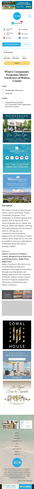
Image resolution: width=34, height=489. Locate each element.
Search (17, 63)
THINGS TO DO (17, 441)
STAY (17, 446)
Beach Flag (24, 29)
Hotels (27, 44)
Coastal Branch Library (14, 102)
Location (5, 50)
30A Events (24, 33)
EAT (17, 444)
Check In (5, 56)
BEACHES (17, 438)
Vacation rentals (11, 44)
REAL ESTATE (17, 449)
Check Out (15, 56)
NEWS (17, 436)
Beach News (25, 38)
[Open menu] (29, 16)
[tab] (11, 44)
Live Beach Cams (9, 29)
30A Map (8, 38)
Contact (17, 454)
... (7, 58)
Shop (17, 433)
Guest (23, 56)
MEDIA (17, 452)
